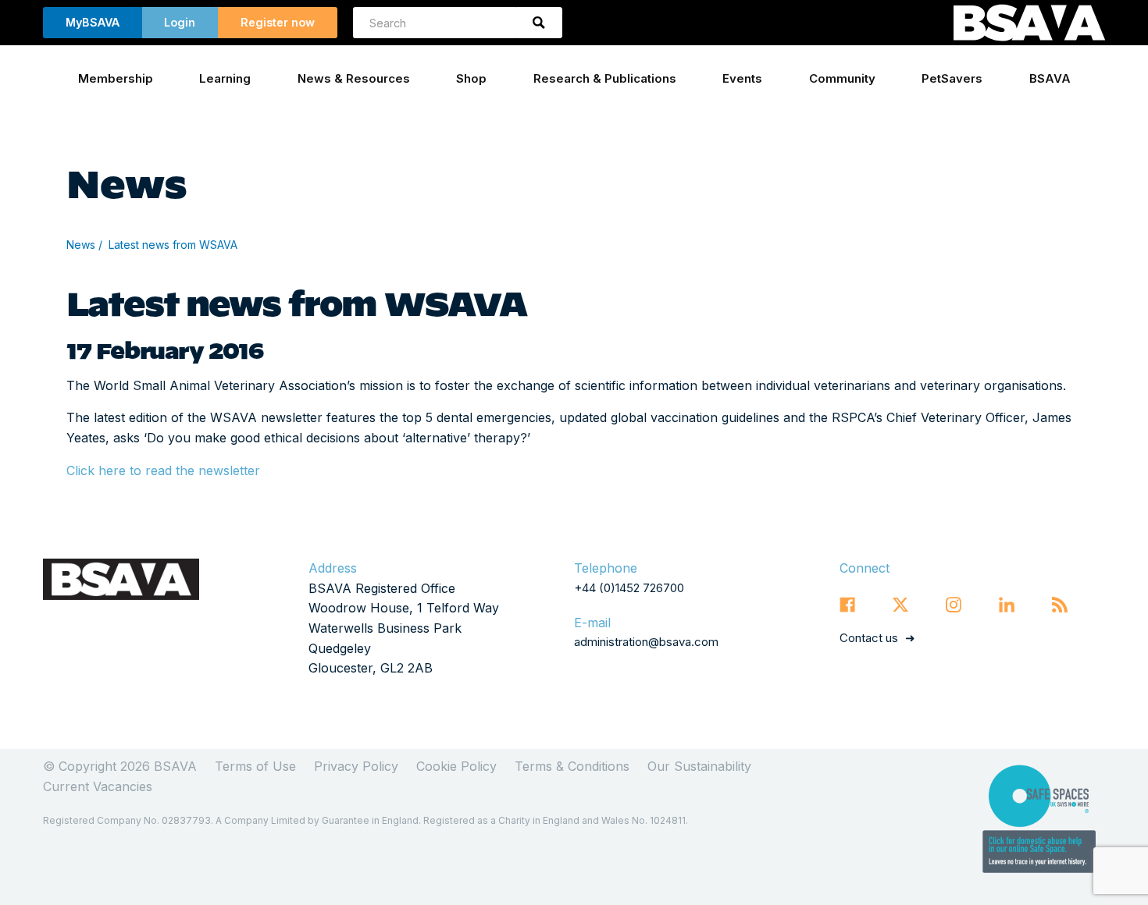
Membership (115, 78)
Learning (225, 78)
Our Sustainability (699, 766)
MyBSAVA (92, 22)
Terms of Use (255, 766)
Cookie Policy (456, 766)
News (80, 244)
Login (179, 22)
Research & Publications (604, 78)
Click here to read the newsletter (163, 470)
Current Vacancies (97, 786)
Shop (471, 78)
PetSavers (952, 78)
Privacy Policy (356, 766)
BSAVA (1050, 78)
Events (742, 78)
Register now (278, 22)
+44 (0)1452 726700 (629, 587)
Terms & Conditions (572, 766)
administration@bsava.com (646, 641)
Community (842, 78)
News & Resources (354, 78)
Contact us (869, 637)
